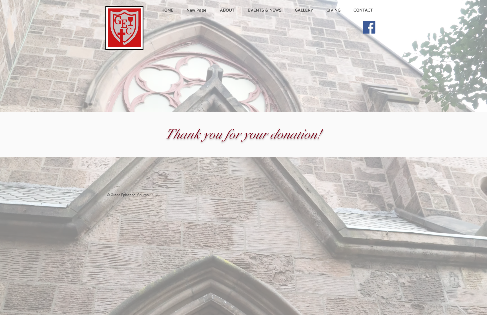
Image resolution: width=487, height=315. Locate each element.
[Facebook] (369, 27)
